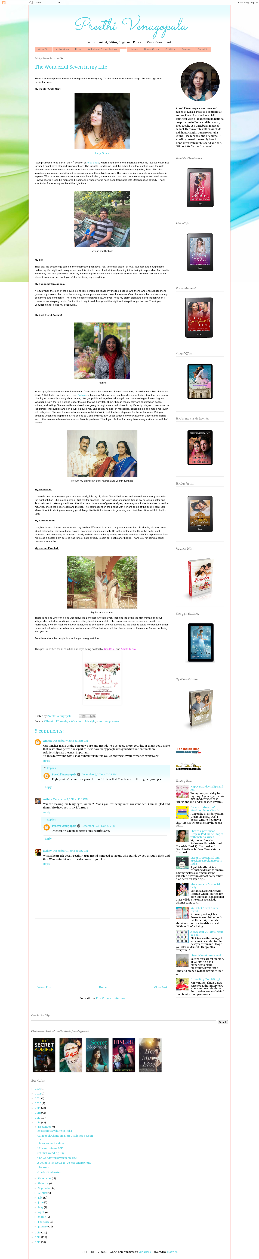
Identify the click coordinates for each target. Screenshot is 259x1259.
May (41, 1207)
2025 (38, 1088)
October (43, 1183)
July (40, 1197)
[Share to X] (87, 716)
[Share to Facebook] (91, 716)
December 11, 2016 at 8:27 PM (70, 850)
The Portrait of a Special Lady (205, 886)
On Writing (170, 49)
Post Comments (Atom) (110, 998)
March (42, 1216)
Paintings (186, 49)
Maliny (47, 850)
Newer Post (44, 987)
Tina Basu (109, 648)
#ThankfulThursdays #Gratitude (64, 721)
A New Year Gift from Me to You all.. (207, 933)
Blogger (172, 1252)
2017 (38, 1117)
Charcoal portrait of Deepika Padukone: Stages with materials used (206, 834)
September (45, 1188)
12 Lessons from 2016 (50, 1148)
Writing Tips (43, 49)
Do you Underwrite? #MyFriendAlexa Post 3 (204, 809)
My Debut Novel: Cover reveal (204, 910)
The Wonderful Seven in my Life (57, 1158)
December (44, 1126)
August (42, 1192)
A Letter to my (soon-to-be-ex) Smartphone (64, 1162)
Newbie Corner (151, 49)
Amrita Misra (128, 648)
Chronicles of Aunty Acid (205, 955)
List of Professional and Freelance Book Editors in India (206, 860)
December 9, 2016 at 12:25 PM (70, 740)
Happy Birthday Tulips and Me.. (206, 788)
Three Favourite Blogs (50, 1143)
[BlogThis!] (84, 716)
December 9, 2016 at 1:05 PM (98, 826)
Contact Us (203, 49)
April (41, 1212)
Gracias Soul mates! (49, 1172)
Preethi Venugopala (129, 26)
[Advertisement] (120, 951)
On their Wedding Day (50, 1153)
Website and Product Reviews (102, 49)
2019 (38, 1108)
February (44, 1221)
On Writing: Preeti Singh (205, 979)
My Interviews (62, 49)
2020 (38, 1103)
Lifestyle (134, 49)
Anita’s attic (93, 162)
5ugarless (144, 1252)
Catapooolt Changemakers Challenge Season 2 (65, 1137)
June (41, 1202)
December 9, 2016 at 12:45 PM (70, 799)
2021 (38, 1098)
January (43, 1226)
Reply (46, 760)
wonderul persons (107, 721)
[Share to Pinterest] (94, 716)
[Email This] (81, 716)
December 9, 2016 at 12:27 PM (99, 774)
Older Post (160, 987)
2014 (38, 1237)
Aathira (82, 395)
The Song (43, 1167)
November (45, 1178)
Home (103, 987)
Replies (51, 768)
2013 (38, 1242)
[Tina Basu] (102, 698)
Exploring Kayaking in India (54, 1130)
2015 (38, 1232)
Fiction (78, 49)
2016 (38, 1122)
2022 (38, 1093)
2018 (38, 1112)
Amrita (47, 740)
